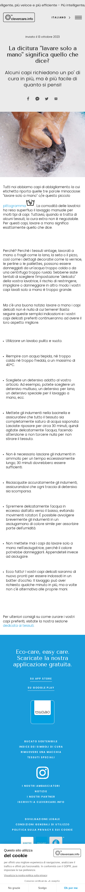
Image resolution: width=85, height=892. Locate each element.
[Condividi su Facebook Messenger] (37, 99)
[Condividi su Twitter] (46, 99)
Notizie (41, 791)
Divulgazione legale (42, 819)
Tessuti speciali (41, 757)
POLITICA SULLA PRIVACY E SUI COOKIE (42, 830)
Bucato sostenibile (41, 741)
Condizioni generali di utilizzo (43, 825)
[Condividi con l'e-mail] (56, 99)
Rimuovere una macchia (41, 752)
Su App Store (41, 679)
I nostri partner (41, 797)
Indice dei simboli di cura (41, 747)
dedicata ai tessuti (18, 626)
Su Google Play (41, 688)
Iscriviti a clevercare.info (41, 802)
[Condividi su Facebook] (28, 99)
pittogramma (14, 206)
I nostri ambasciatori (41, 786)
